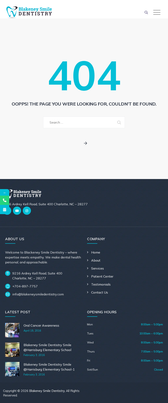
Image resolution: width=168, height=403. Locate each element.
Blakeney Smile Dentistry (47, 391)
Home (95, 252)
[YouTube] (17, 211)
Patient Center (102, 276)
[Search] (146, 12)
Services (97, 268)
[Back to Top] (159, 396)
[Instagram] (27, 211)
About (95, 260)
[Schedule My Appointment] (4, 209)
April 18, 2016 (32, 330)
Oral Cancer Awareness (41, 325)
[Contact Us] (4, 200)
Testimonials (101, 284)
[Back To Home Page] (84, 143)
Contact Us (99, 292)
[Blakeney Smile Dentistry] (29, 12)
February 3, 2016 (34, 355)
